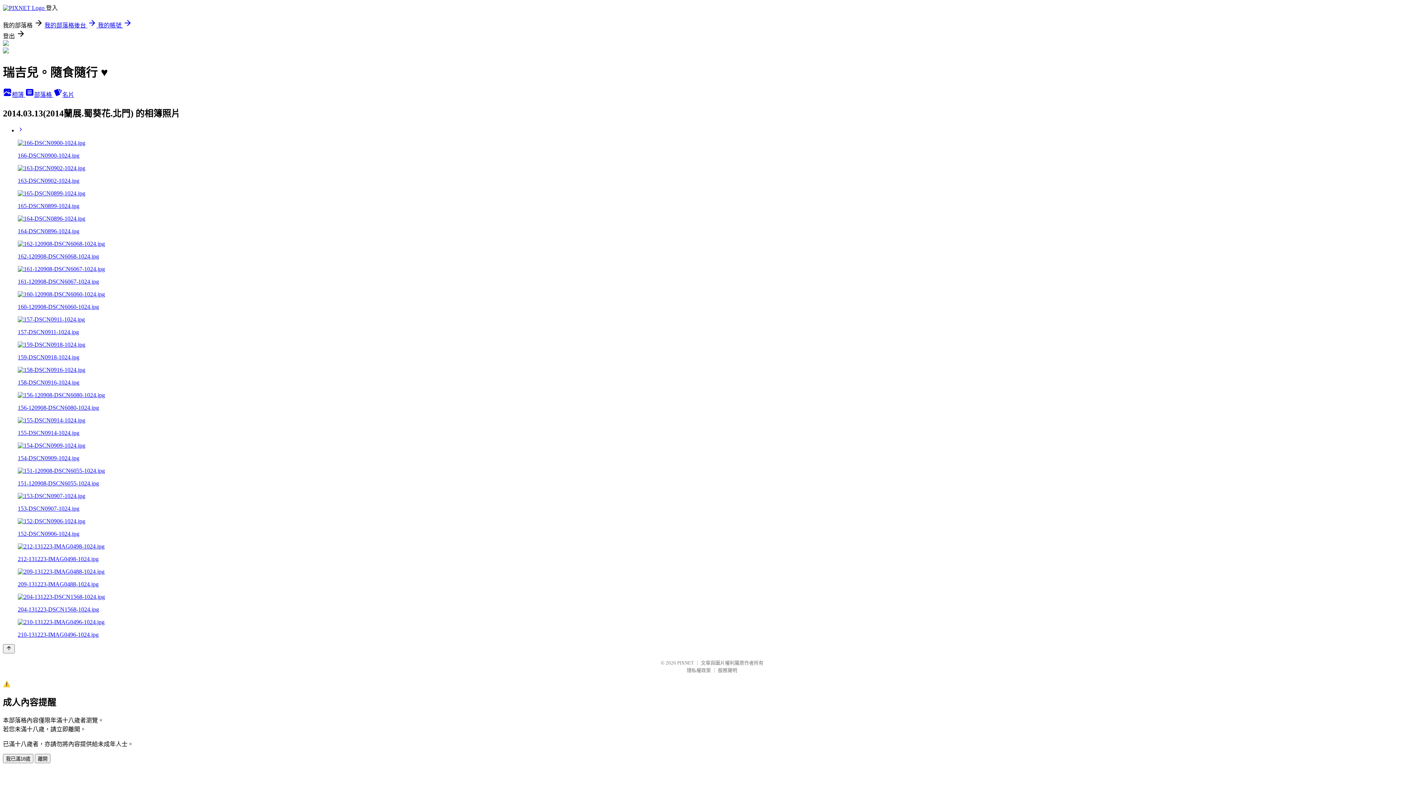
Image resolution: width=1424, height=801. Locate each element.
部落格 (43, 95)
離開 (42, 759)
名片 (68, 95)
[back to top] (9, 648)
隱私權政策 (699, 670)
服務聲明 (727, 670)
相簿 (18, 95)
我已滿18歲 (18, 759)
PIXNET (685, 663)
